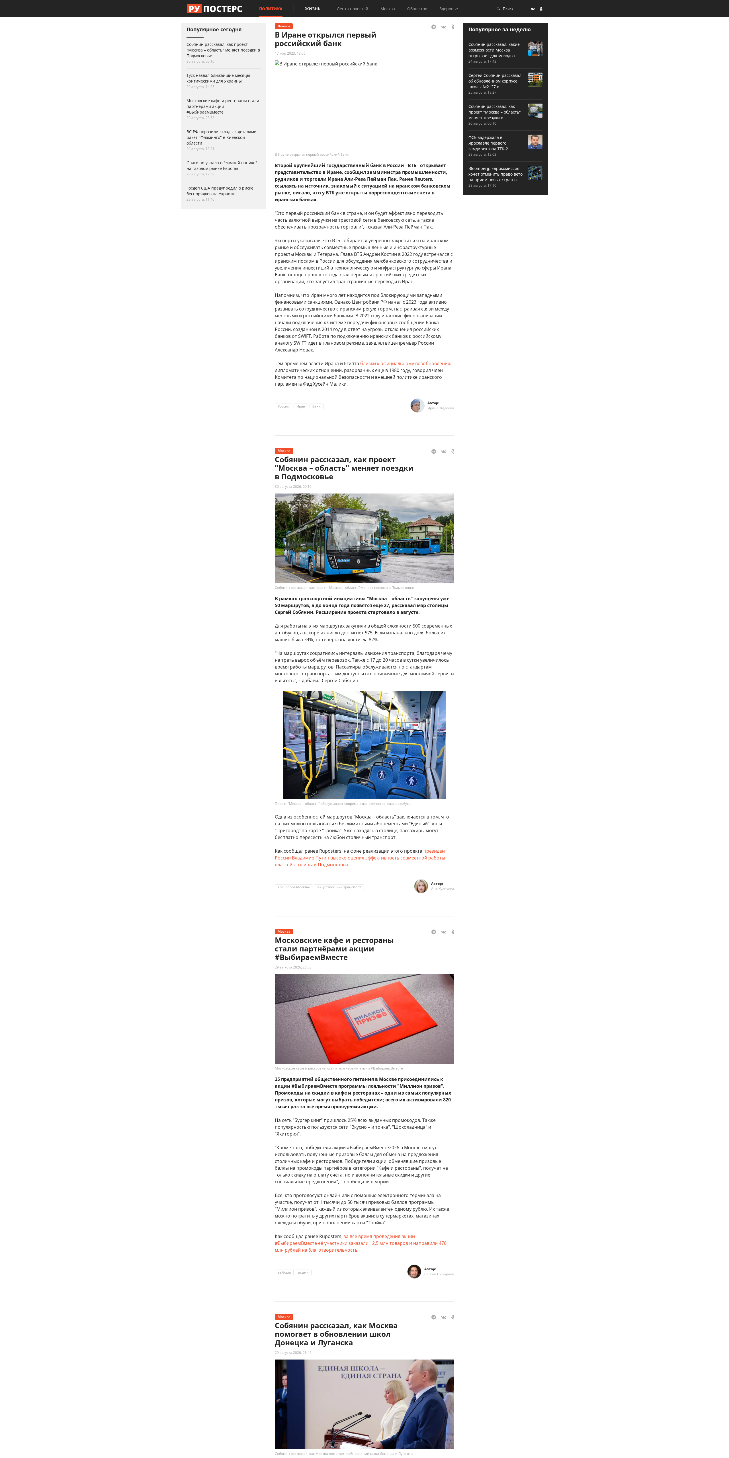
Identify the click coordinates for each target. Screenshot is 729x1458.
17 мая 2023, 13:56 (290, 53)
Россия (283, 406)
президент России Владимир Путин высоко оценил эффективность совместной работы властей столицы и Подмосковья (361, 858)
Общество (417, 8)
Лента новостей (352, 8)
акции (303, 1272)
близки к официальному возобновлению (405, 363)
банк (316, 406)
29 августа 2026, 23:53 (293, 967)
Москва (387, 8)
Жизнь (312, 8)
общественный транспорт (339, 887)
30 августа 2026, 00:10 (293, 486)
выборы (284, 1272)
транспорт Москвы (294, 887)
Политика (270, 8)
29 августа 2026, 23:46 (293, 1352)
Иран (300, 406)
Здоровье (448, 8)
